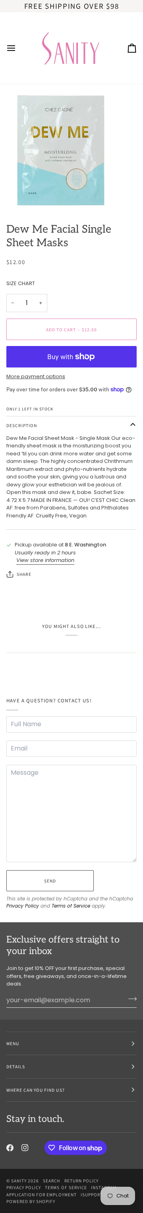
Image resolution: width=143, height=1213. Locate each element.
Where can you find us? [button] (35, 1090)
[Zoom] (15, 196)
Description (21, 425)
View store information (45, 560)
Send (50, 881)
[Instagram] (25, 1147)
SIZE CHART (20, 283)
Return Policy (81, 1181)
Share (24, 574)
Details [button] (15, 1066)
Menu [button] (12, 1043)
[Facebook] (10, 1147)
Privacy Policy (22, 905)
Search (51, 1181)
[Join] (130, 999)
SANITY (19, 1181)
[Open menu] (18, 48)
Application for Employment (41, 1194)
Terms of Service (71, 905)
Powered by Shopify (30, 1201)
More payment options (35, 376)
